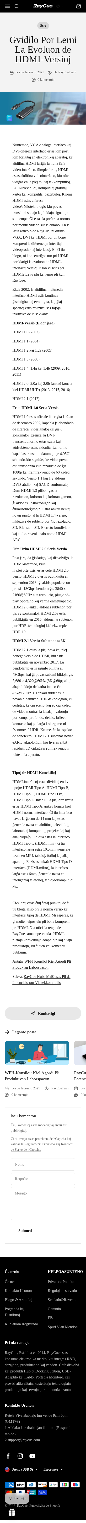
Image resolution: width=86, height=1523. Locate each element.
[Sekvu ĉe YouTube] (32, 1456)
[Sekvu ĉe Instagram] (20, 1456)
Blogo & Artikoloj (18, 1300)
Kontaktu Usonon (18, 1291)
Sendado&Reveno (61, 1300)
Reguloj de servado (62, 1291)
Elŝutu (52, 1318)
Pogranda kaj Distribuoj (15, 1312)
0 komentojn (46, 80)
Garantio (54, 1309)
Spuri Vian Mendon (63, 1327)
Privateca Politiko (61, 1282)
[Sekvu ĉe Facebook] (8, 1456)
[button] (59, 6)
